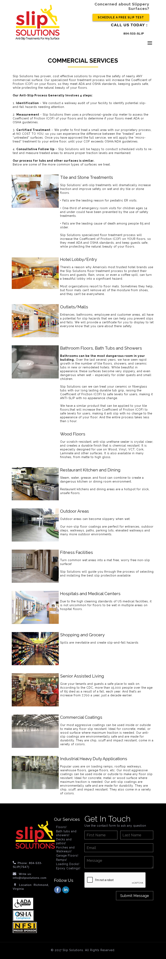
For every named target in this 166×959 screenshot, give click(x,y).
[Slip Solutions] (37, 22)
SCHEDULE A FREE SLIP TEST (121, 17)
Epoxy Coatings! (68, 868)
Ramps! (61, 859)
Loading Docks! (67, 864)
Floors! (61, 827)
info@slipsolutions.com (30, 877)
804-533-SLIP (133, 33)
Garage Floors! (67, 855)
